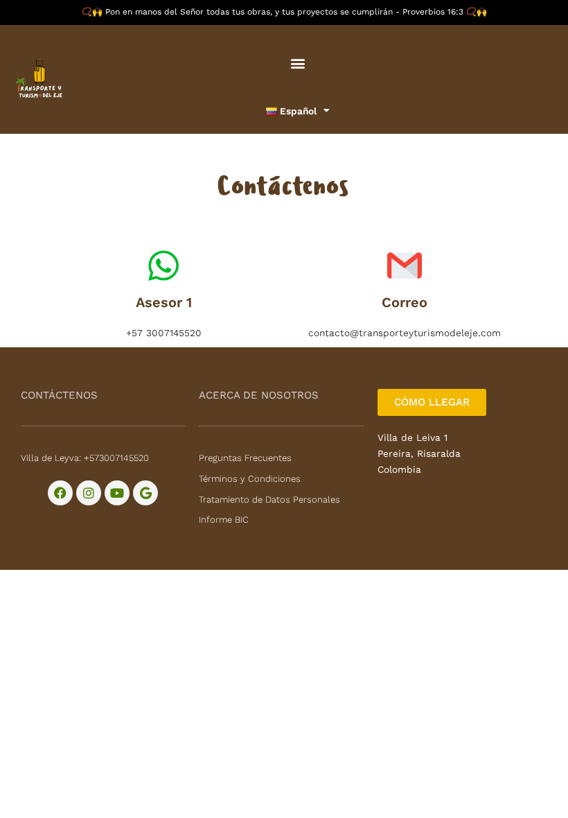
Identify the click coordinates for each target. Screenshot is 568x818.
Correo (404, 302)
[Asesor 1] (163, 265)
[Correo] (404, 265)
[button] (298, 62)
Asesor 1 (164, 302)
